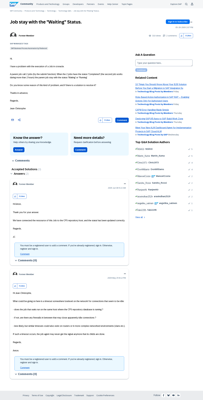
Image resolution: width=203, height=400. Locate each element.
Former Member (26, 36)
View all (139, 217)
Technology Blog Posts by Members (155, 91)
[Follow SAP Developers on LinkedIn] (178, 395)
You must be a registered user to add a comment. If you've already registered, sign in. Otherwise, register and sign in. (66, 247)
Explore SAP (176, 4)
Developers (78, 4)
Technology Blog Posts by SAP (152, 135)
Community (26, 4)
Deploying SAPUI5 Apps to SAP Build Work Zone (159, 119)
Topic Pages (127, 4)
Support (90, 395)
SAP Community (16, 11)
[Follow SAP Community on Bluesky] (168, 395)
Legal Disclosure (64, 395)
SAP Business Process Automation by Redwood (29, 48)
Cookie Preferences (105, 395)
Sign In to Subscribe (178, 22)
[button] (181, 35)
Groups (66, 4)
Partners (91, 4)
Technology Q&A (64, 11)
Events (101, 4)
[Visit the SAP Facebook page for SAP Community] (163, 395)
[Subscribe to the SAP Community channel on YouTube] (173, 395)
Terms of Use (37, 395)
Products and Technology (47, 4)
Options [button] (191, 22)
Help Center (112, 4)
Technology (51, 11)
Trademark (79, 395)
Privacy (26, 395)
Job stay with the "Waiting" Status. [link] (86, 11)
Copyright (50, 395)
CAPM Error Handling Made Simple (152, 110)
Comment (122, 120)
